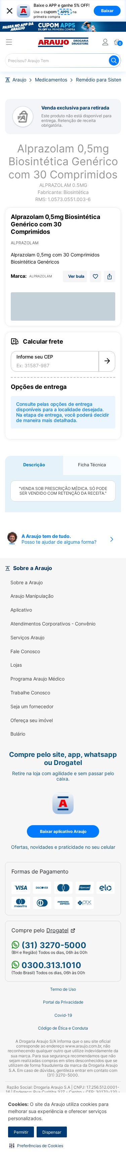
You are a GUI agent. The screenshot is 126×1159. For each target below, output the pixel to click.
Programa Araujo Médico (37, 679)
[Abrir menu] (9, 43)
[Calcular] (107, 361)
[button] (36, 1145)
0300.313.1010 (50, 965)
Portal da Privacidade (63, 1002)
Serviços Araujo (27, 637)
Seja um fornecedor (31, 706)
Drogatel (57, 930)
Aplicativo (21, 610)
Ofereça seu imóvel (31, 720)
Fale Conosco (25, 651)
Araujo (19, 79)
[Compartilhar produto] (109, 276)
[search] (63, 60)
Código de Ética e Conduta (63, 1028)
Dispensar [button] (51, 1132)
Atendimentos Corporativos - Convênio (52, 623)
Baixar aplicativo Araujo (63, 831)
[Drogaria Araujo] (63, 42)
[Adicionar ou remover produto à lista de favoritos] (95, 276)
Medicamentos (51, 79)
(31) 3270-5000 (52, 945)
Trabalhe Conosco (30, 692)
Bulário (17, 734)
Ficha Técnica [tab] (92, 464)
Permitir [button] (21, 1132)
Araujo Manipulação (31, 596)
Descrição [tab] (34, 464)
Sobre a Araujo (26, 582)
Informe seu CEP (34, 357)
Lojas (16, 665)
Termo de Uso (63, 989)
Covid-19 (63, 1015)
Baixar (107, 10)
